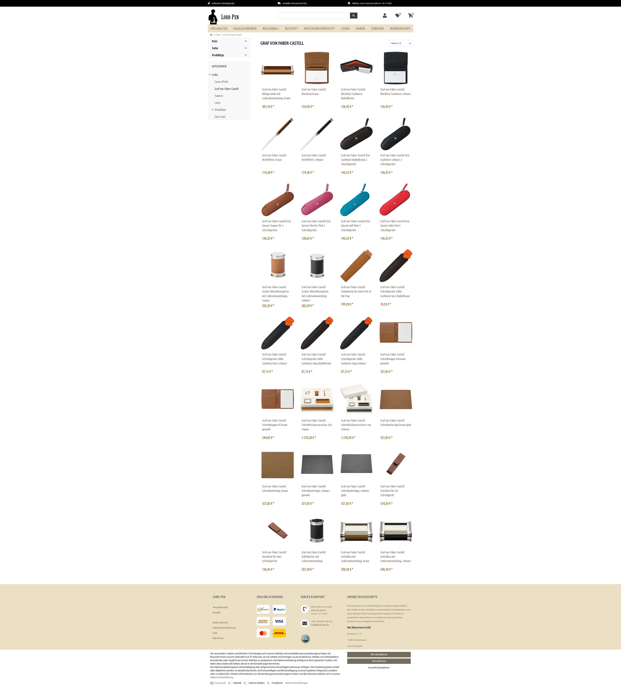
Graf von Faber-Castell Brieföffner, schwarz (314, 157)
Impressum (218, 638)
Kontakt (216, 612)
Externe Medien (257, 683)
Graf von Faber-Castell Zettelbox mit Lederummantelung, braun (355, 557)
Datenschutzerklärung (224, 627)
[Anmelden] (385, 15)
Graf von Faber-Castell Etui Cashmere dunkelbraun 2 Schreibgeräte (355, 160)
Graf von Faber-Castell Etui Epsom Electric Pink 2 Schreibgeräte (316, 226)
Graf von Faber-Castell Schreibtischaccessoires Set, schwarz (356, 425)
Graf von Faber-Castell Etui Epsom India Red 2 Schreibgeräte (394, 226)
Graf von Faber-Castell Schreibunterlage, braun (275, 488)
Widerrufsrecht (220, 622)
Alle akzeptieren (379, 654)
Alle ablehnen (379, 661)
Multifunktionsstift (319, 28)
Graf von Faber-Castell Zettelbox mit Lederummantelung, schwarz (395, 557)
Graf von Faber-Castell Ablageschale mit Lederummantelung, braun (276, 94)
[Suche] (353, 15)
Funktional (277, 683)
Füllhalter (219, 28)
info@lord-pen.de (320, 625)
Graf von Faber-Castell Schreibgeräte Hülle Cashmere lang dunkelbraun (316, 359)
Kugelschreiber (244, 28)
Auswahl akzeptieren (379, 667)
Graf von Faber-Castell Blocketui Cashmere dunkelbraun (353, 94)
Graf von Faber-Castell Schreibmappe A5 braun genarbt (274, 425)
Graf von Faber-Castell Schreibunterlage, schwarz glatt (355, 491)
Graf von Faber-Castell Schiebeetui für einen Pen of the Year (356, 291)
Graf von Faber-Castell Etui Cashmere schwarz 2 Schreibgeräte (394, 160)
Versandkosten (220, 607)
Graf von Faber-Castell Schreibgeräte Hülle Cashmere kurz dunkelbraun (395, 291)
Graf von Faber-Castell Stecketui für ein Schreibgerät (392, 491)
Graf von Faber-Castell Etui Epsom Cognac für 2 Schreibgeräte (276, 226)
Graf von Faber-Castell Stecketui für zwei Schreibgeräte (274, 557)
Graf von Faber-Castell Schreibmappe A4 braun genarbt (393, 359)
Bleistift (291, 28)
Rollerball (270, 28)
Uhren (360, 28)
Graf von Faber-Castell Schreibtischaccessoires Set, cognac (317, 425)
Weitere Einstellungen (296, 683)
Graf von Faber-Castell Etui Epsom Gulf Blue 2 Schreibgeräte (355, 226)
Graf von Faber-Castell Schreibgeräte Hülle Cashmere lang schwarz (353, 359)
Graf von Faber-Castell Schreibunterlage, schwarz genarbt (316, 491)
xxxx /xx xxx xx (318, 610)
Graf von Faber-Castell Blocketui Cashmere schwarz (395, 91)
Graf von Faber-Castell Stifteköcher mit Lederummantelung (314, 557)
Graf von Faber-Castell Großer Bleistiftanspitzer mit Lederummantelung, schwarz (315, 293)
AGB (215, 633)
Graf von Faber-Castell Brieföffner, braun (274, 157)
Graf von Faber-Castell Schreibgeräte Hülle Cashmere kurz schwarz (274, 359)
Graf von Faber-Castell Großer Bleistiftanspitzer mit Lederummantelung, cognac (275, 293)
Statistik (237, 683)
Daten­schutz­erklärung (221, 677)
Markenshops (400, 28)
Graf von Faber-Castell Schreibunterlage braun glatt (395, 422)
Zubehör (377, 28)
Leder (345, 28)
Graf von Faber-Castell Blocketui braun (314, 91)
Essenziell (220, 683)
